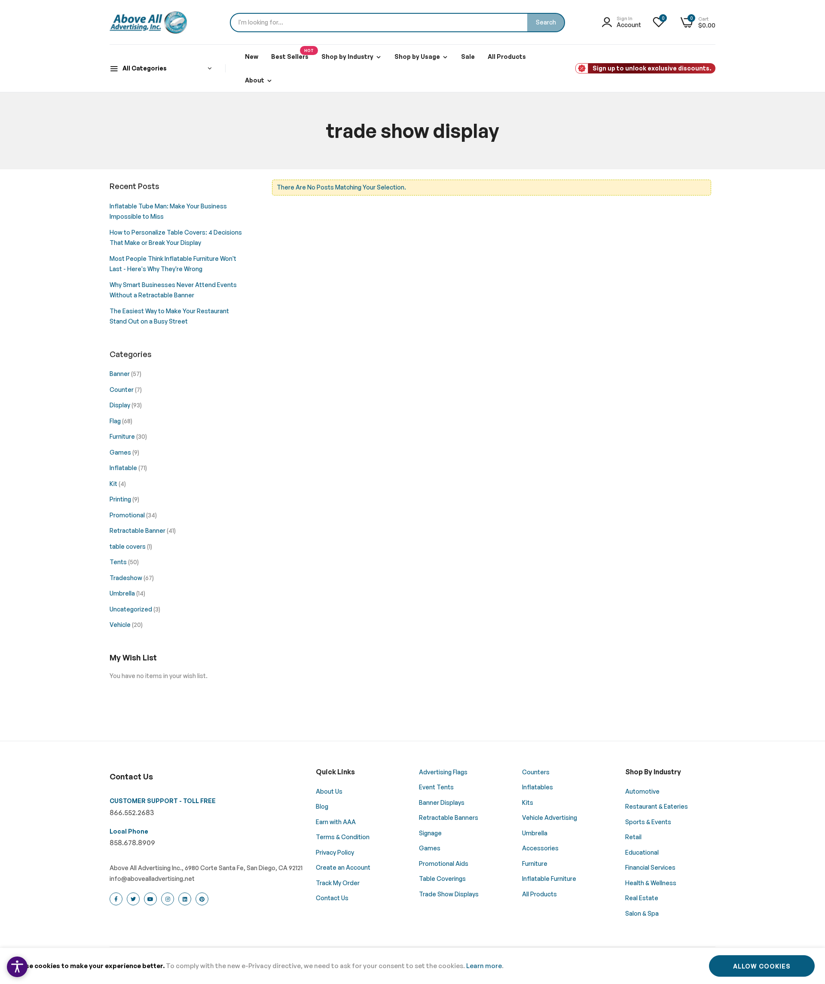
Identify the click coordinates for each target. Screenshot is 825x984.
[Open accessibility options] (17, 966)
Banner (120, 373)
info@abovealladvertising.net (152, 878)
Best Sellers (292, 54)
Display (120, 405)
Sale (468, 56)
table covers (128, 546)
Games (121, 452)
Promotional (128, 515)
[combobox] (397, 22)
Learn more (484, 966)
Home (370, 174)
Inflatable (124, 467)
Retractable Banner (138, 530)
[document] (412, 966)
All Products (507, 56)
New (251, 56)
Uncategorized (131, 609)
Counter (122, 389)
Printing (121, 499)
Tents (119, 561)
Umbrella (123, 593)
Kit (114, 483)
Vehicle (121, 624)
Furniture (123, 436)
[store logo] (148, 22)
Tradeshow (127, 577)
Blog (395, 174)
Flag (116, 421)
